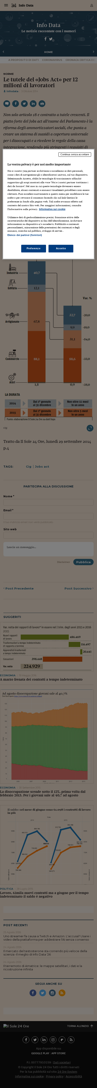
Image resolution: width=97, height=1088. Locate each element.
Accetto (61, 248)
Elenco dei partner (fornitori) (24, 235)
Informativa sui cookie (52, 209)
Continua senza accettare (74, 154)
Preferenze (34, 248)
